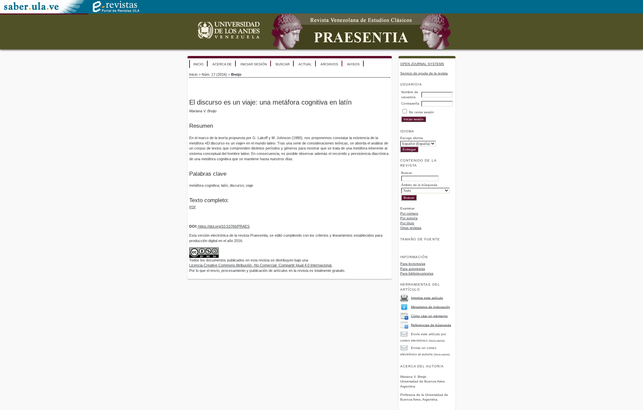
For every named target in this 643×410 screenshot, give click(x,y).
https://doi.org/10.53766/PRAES (223, 226)
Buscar (283, 64)
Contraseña (410, 103)
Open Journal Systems (422, 64)
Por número (409, 213)
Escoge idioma (411, 138)
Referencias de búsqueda (431, 325)
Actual (305, 64)
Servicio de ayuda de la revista (424, 73)
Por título (407, 223)
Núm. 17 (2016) (214, 74)
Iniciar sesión (253, 64)
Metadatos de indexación (430, 306)
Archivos (329, 64)
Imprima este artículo (427, 297)
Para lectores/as (412, 264)
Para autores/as (412, 269)
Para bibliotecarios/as (416, 273)
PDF (192, 207)
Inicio (198, 64)
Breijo (236, 74)
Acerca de (222, 64)
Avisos (353, 64)
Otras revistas (410, 228)
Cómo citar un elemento (429, 315)
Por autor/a (409, 218)
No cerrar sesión (421, 112)
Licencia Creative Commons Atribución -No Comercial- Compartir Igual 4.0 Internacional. (260, 265)
